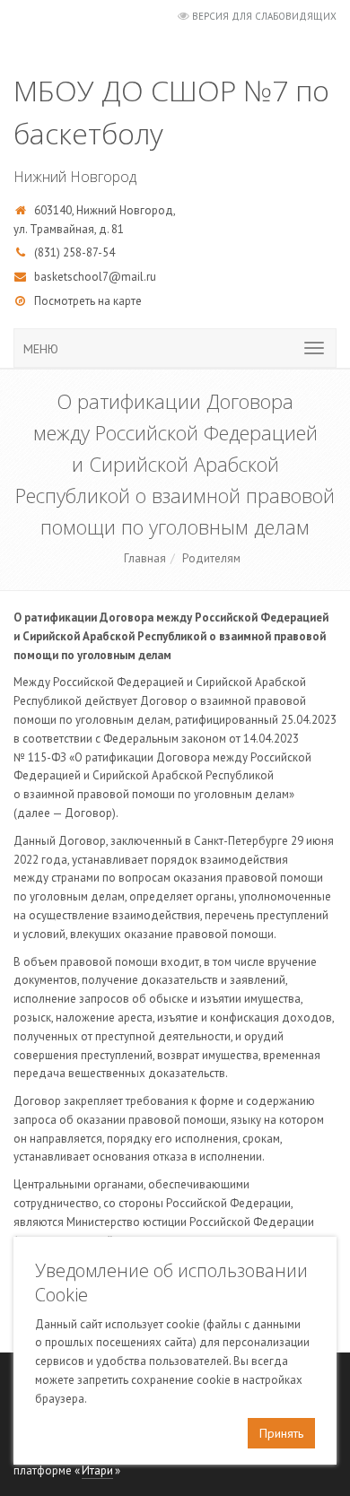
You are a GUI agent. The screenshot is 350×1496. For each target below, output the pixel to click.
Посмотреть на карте (88, 301)
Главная (145, 558)
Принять (281, 1433)
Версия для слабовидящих (264, 16)
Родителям (211, 558)
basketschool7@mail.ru (95, 276)
